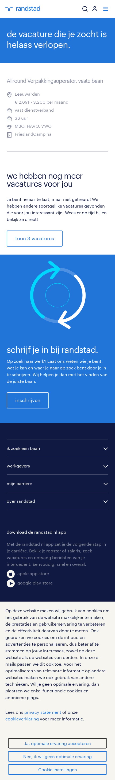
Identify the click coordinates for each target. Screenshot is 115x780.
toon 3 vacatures (34, 238)
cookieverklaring (22, 718)
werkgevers (18, 465)
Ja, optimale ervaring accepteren (57, 743)
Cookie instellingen (57, 769)
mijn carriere (19, 483)
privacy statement (42, 712)
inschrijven (27, 400)
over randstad (21, 501)
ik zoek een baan (23, 448)
